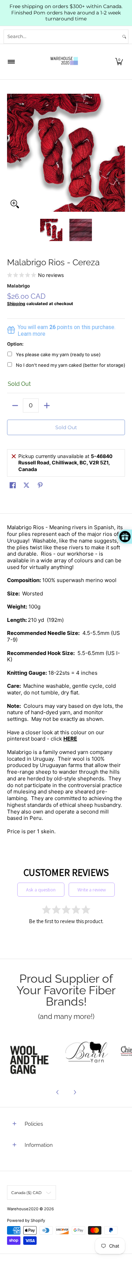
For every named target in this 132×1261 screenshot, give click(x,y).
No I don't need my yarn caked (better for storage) (70, 365)
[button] (119, 61)
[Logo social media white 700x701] (87, 1053)
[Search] (124, 36)
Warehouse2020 (22, 1208)
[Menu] (11, 61)
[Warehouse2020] (64, 62)
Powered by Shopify (26, 1220)
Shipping (16, 303)
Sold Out (66, 427)
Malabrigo (18, 286)
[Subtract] (15, 405)
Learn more (31, 333)
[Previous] (12, 152)
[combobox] (62, 36)
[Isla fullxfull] (31, 1053)
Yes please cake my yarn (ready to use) (58, 354)
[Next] (120, 152)
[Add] (47, 405)
